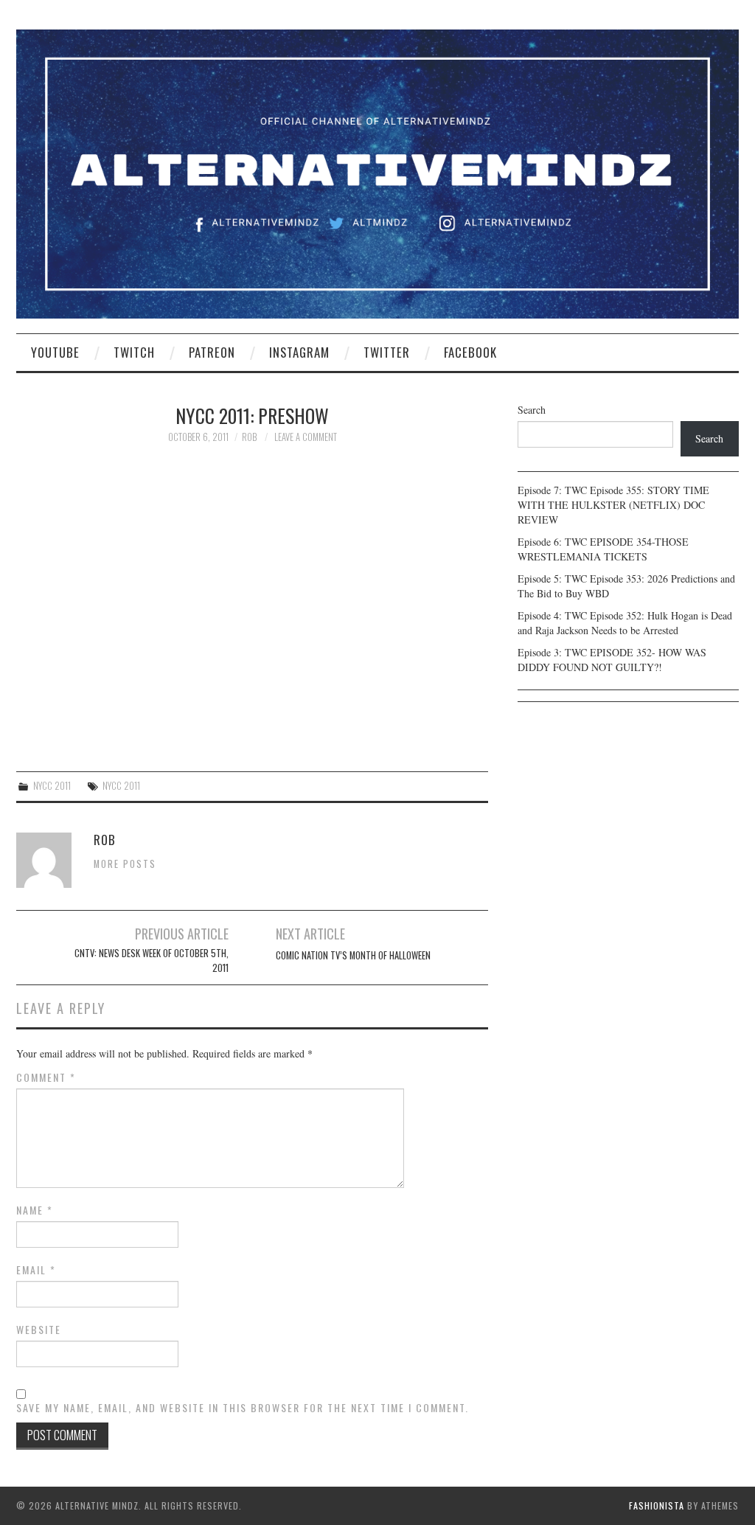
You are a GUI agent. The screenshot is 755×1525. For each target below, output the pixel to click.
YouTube (55, 352)
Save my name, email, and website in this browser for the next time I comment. (242, 1407)
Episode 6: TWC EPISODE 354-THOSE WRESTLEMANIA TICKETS (603, 549)
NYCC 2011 (52, 786)
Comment (46, 1077)
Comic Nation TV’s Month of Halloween (353, 955)
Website (38, 1329)
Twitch (134, 352)
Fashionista (656, 1505)
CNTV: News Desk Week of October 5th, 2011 (151, 960)
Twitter (386, 352)
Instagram (299, 352)
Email (36, 1269)
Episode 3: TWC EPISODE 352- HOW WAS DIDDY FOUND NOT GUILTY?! (612, 659)
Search (532, 410)
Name (34, 1210)
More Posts (125, 864)
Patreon (212, 352)
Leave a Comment (305, 437)
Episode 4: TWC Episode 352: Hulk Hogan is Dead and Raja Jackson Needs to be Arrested (625, 622)
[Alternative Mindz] (377, 172)
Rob (249, 437)
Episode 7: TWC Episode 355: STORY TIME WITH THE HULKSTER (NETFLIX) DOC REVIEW (613, 505)
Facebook (470, 352)
